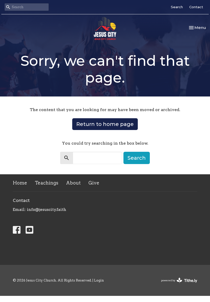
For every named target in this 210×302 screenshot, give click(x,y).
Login (99, 280)
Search (177, 7)
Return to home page (105, 124)
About (73, 183)
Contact (196, 7)
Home (20, 183)
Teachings (46, 183)
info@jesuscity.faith (46, 209)
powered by (176, 285)
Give (93, 183)
